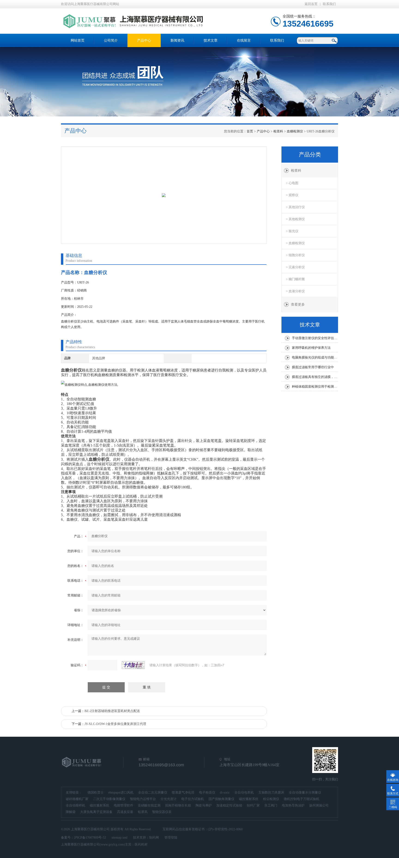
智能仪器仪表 (162, 812)
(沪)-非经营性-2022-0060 (225, 829)
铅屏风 (143, 812)
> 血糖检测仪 (295, 243)
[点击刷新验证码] (133, 665)
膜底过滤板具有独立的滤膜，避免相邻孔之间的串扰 (315, 377)
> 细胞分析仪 (295, 255)
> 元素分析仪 (295, 267)
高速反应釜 (125, 812)
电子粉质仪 (207, 792)
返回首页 (311, 4)
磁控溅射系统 (248, 799)
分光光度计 (168, 799)
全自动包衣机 (244, 792)
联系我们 (329, 4)
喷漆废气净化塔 (183, 792)
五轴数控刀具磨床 (271, 792)
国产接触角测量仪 (221, 799)
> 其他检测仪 (295, 219)
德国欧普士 (96, 792)
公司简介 (111, 40)
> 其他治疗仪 (295, 207)
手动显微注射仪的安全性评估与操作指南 (315, 338)
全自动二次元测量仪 (152, 792)
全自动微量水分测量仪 (305, 792)
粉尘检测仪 (271, 799)
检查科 (278, 131)
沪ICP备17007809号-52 (90, 837)
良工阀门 (270, 805)
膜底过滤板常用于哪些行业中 (313, 367)
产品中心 (144, 40)
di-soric (225, 792)
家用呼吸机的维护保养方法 (311, 348)
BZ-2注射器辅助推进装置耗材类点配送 (112, 711)
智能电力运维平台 (143, 799)
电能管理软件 (123, 805)
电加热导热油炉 (293, 805)
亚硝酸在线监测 (149, 805)
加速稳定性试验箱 (229, 805)
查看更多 (298, 304)
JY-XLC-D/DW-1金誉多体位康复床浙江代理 (115, 724)
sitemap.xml (119, 837)
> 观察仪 (292, 195)
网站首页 (78, 40)
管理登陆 (170, 837)
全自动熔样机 (75, 805)
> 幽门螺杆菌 (295, 279)
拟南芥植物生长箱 (178, 805)
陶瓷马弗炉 (204, 805)
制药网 (154, 837)
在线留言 (244, 40)
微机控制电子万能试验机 (301, 799)
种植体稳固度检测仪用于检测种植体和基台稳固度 (315, 386)
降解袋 (71, 812)
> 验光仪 (292, 231)
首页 (250, 131)
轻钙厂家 (253, 805)
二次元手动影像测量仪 (109, 799)
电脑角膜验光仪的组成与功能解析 (315, 357)
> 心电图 (292, 183)
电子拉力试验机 (192, 799)
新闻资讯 (177, 40)
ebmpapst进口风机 (120, 792)
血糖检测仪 (295, 131)
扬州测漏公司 (319, 805)
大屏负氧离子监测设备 (96, 812)
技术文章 (211, 40)
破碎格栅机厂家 (77, 799)
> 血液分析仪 (295, 291)
